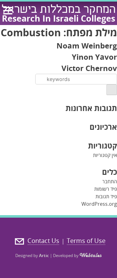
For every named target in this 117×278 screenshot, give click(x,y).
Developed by (66, 255)
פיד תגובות (106, 196)
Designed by (32, 255)
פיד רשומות (105, 188)
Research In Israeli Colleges (58, 18)
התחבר (109, 181)
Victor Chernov (89, 68)
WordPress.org (99, 203)
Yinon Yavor (94, 57)
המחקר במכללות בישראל (59, 10)
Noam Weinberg (86, 45)
